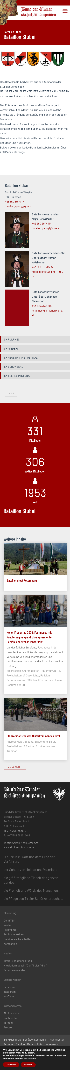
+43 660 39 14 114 (15, 201)
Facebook (9, 987)
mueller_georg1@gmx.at (46, 228)
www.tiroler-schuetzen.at (19, 847)
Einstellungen (17, 1055)
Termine (8, 1022)
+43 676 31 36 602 (42, 305)
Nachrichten (11, 1018)
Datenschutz (34, 1044)
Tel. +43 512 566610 (15, 830)
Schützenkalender (14, 970)
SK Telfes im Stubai (17, 375)
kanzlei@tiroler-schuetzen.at (21, 842)
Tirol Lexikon (11, 1013)
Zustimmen (11, 1064)
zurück (10, 393)
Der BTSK (9, 920)
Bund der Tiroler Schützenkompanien (25, 1039)
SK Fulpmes (12, 339)
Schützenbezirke (14, 934)
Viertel (7, 925)
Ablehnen (28, 1064)
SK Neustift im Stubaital (21, 357)
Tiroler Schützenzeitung (18, 960)
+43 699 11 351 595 (42, 267)
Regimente (10, 929)
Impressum (51, 1044)
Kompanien (10, 943)
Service (20, 1044)
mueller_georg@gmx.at (19, 206)
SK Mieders (11, 348)
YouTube (9, 996)
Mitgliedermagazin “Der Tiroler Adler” (25, 965)
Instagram (10, 991)
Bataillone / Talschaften (18, 939)
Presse (8, 1027)
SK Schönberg (13, 366)
